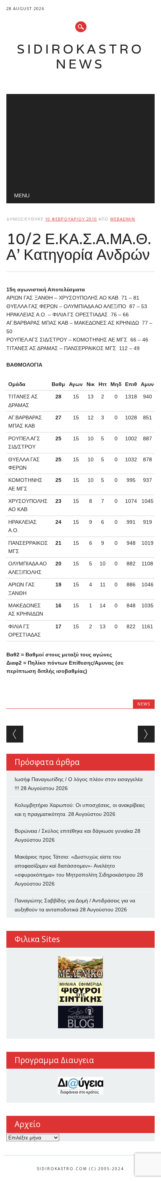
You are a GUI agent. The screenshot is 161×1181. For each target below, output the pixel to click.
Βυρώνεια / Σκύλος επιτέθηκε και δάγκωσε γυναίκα (74, 831)
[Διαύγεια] (80, 1086)
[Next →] (146, 734)
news (143, 704)
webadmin (122, 219)
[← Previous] (14, 734)
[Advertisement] (80, 139)
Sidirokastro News (80, 56)
